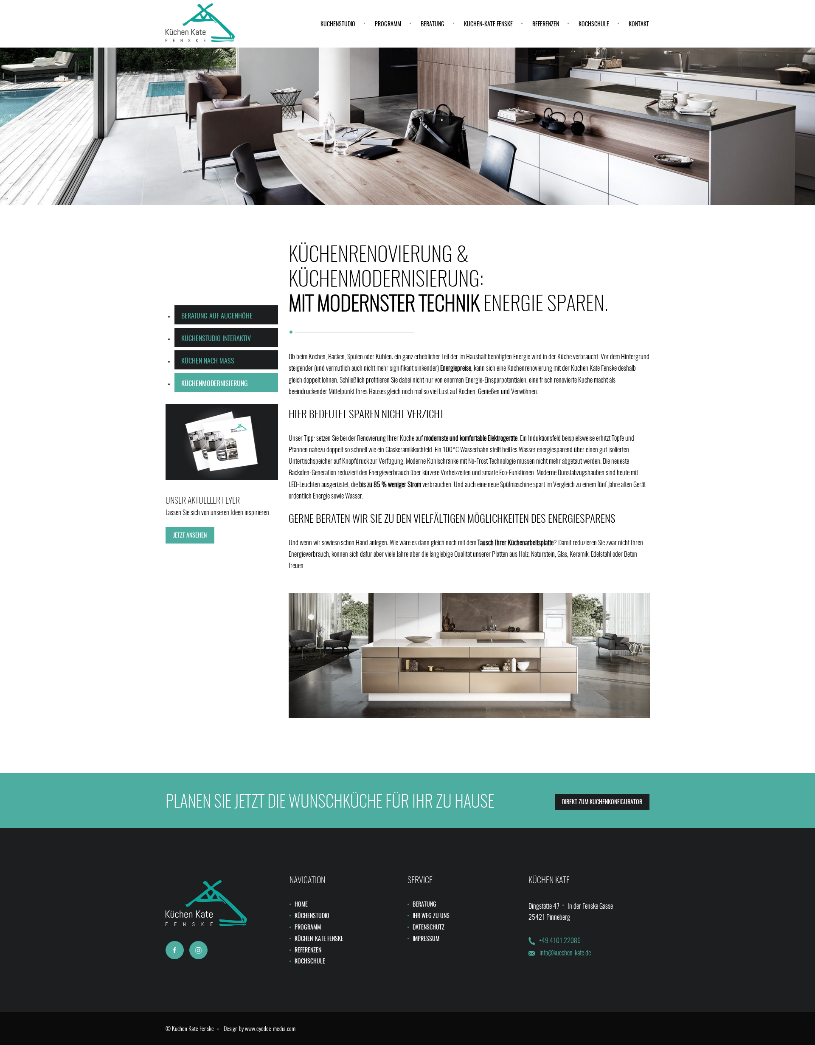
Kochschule (594, 25)
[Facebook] (175, 950)
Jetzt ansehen (190, 536)
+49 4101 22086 (560, 941)
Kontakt (639, 25)
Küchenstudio (337, 25)
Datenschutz (428, 928)
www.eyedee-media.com (270, 1029)
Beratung (432, 25)
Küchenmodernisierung (214, 383)
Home (301, 905)
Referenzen (545, 25)
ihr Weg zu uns (431, 916)
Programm (388, 25)
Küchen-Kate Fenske (488, 25)
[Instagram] (198, 950)
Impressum (426, 939)
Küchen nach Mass (207, 361)
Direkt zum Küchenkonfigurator (602, 803)
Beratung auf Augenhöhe (217, 316)
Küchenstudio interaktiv (216, 338)
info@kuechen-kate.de (565, 953)
